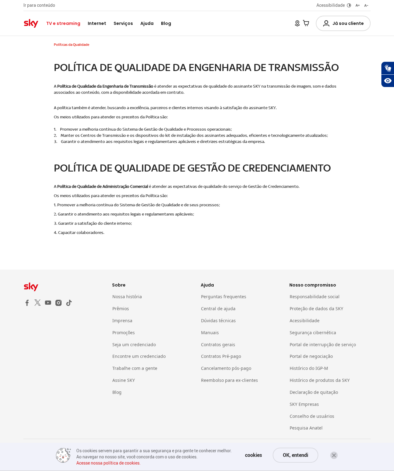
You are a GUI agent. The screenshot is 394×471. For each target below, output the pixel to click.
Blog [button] (166, 23)
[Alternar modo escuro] (349, 5)
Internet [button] (97, 23)
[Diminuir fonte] (366, 5)
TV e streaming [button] (63, 23)
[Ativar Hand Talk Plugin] (387, 67)
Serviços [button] (123, 23)
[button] (334, 455)
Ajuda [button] (147, 23)
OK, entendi (295, 455)
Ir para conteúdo (39, 5)
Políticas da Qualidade (71, 44)
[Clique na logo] (64, 287)
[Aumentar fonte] (357, 5)
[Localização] (297, 23)
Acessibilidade (330, 5)
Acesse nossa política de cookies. (108, 463)
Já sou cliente (348, 23)
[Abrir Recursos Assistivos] (387, 80)
